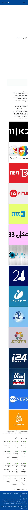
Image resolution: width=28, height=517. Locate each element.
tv (26, 489)
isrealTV (5, 2)
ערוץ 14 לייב (23, 456)
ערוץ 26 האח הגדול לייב (23, 471)
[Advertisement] (14, 20)
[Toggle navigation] (24, 2)
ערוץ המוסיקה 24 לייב (15, 471)
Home (23, 489)
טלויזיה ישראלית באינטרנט (11, 506)
